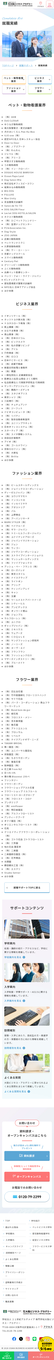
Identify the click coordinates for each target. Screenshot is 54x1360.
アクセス (40, 6)
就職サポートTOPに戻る (27, 887)
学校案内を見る (12, 957)
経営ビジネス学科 (41, 1239)
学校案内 (10, 1233)
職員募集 (9, 1301)
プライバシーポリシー (15, 1274)
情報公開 (9, 1265)
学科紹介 (35, 1220)
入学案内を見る (12, 1000)
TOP (7, 1220)
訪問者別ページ (13, 1252)
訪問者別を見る (12, 1048)
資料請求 (29, 1156)
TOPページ (8, 65)
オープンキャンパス (29, 1176)
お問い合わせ (11, 1295)
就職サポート (26, 65)
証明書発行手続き (14, 1282)
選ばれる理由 (11, 1227)
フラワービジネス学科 (42, 1248)
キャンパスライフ (14, 1246)
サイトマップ (11, 1288)
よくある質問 (11, 1259)
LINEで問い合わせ (7, 1357)
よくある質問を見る (15, 1091)
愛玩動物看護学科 (41, 1233)
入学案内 (10, 1239)
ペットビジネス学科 (42, 1227)
